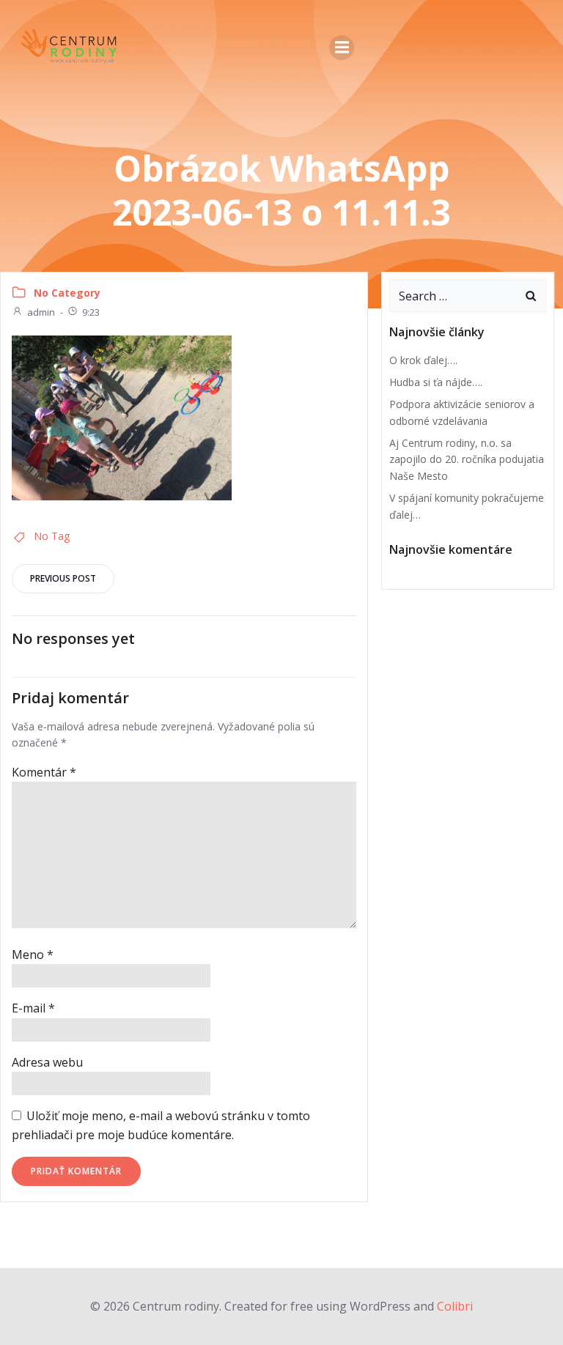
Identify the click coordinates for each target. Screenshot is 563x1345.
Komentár (44, 772)
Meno (33, 954)
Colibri (455, 1306)
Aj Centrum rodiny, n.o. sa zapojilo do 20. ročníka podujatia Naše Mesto (466, 459)
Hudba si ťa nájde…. (435, 382)
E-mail (33, 1008)
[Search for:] (453, 296)
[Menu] (341, 47)
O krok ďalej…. (423, 360)
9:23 (91, 312)
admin (41, 312)
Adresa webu (47, 1062)
